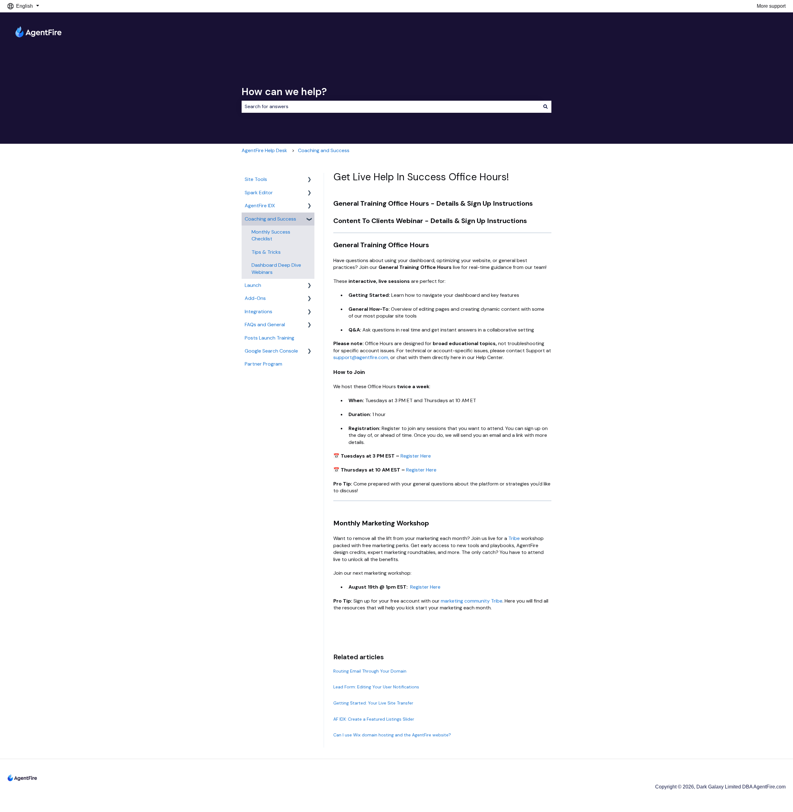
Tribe (514, 538)
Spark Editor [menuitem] (259, 192)
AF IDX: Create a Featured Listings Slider (373, 719)
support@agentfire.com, (361, 357)
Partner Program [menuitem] (263, 364)
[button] (309, 179)
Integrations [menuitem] (258, 311)
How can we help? (284, 91)
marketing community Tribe (471, 601)
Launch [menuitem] (253, 285)
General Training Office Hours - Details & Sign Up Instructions (433, 203)
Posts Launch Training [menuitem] (269, 338)
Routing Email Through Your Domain (369, 671)
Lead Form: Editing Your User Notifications (376, 687)
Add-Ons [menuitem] (255, 298)
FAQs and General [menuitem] (265, 324)
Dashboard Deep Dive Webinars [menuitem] (276, 268)
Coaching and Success (323, 150)
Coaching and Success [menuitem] (270, 219)
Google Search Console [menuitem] (271, 351)
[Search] (545, 106)
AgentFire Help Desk (264, 150)
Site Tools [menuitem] (256, 179)
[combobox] (391, 106)
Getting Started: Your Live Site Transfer (373, 703)
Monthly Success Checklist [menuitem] (271, 235)
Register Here (416, 456)
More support (771, 6)
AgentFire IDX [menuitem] (260, 205)
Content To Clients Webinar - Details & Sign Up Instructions (430, 220)
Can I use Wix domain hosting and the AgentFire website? (392, 735)
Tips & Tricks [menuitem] (266, 252)
